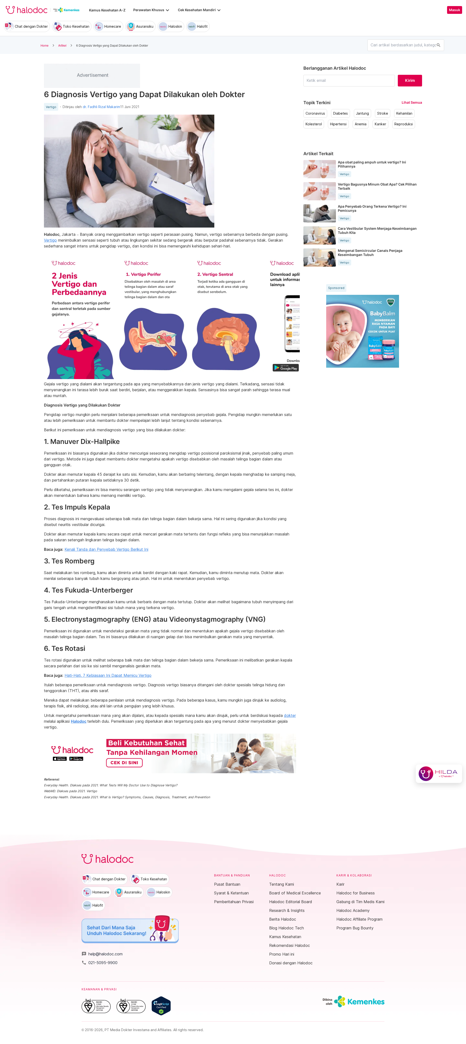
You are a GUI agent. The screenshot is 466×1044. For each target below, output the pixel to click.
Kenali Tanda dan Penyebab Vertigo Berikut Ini (106, 549)
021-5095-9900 (99, 962)
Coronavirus (315, 113)
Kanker (380, 124)
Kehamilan (404, 113)
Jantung (362, 113)
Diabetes (340, 113)
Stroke (382, 113)
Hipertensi (338, 124)
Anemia (360, 124)
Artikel (62, 45)
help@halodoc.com (102, 953)
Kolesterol (314, 124)
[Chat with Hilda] (439, 773)
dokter (290, 715)
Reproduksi (403, 124)
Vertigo (51, 107)
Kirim (410, 80)
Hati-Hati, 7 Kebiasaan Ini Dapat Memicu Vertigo (108, 675)
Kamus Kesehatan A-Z (107, 10)
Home (45, 45)
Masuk (454, 10)
